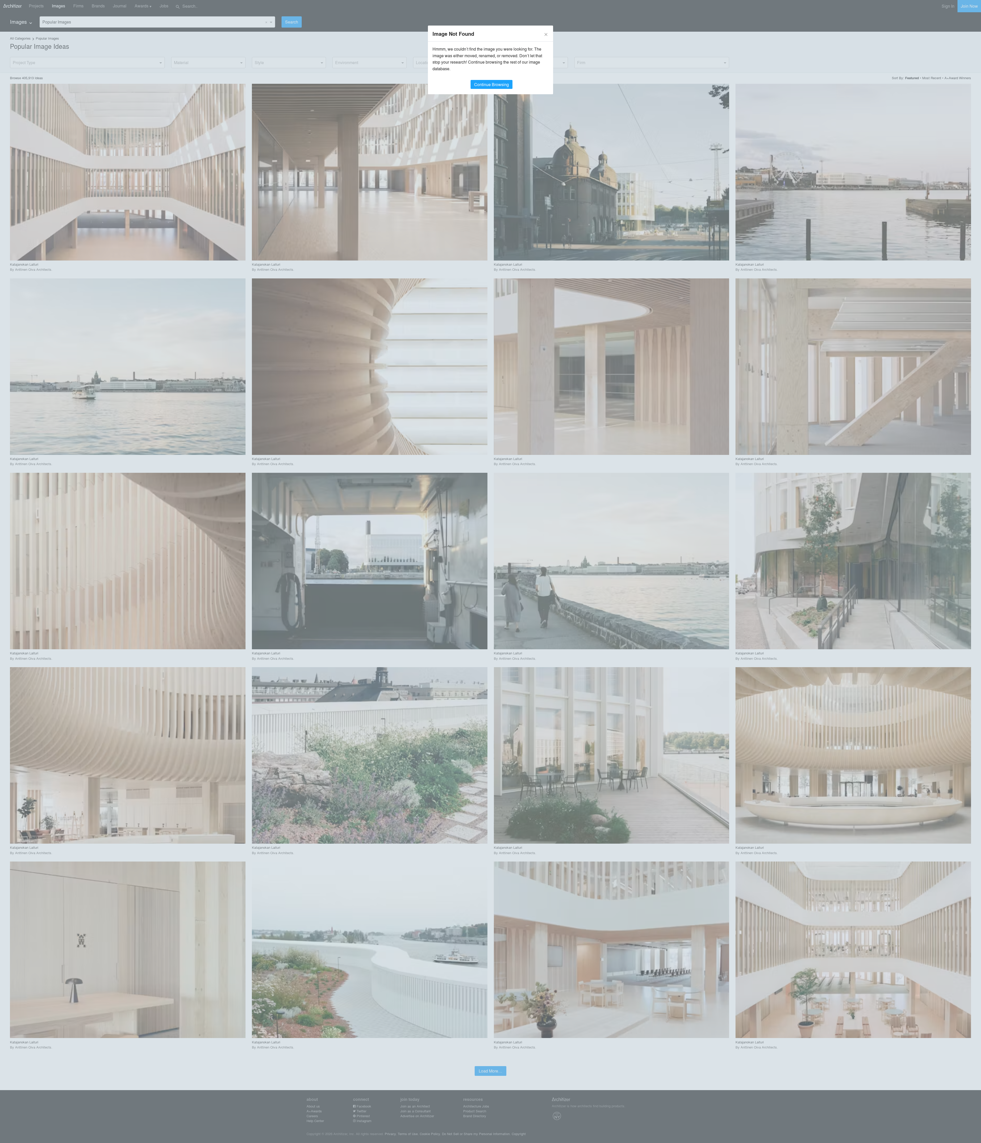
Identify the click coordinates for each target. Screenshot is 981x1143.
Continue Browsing (491, 84)
